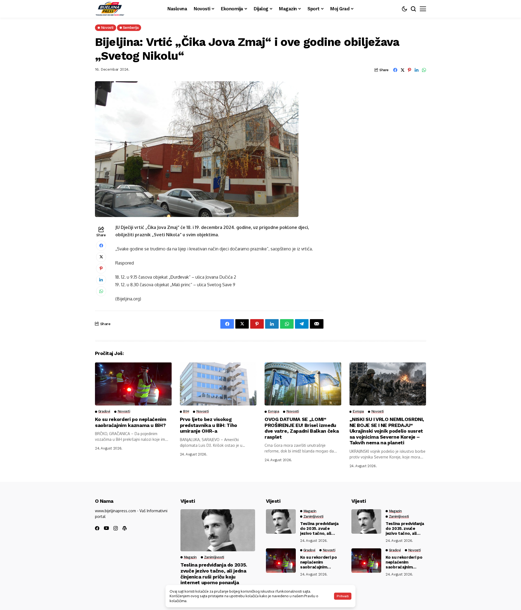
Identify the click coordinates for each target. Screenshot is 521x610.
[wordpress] (124, 528)
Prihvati (343, 596)
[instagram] (115, 528)
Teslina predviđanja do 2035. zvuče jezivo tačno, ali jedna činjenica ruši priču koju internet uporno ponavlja (213, 573)
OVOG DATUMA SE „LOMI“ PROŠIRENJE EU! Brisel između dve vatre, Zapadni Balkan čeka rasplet (302, 428)
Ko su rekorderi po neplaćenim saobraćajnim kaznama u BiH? (130, 422)
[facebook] (97, 528)
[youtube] (106, 528)
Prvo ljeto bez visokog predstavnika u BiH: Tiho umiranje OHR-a (208, 425)
